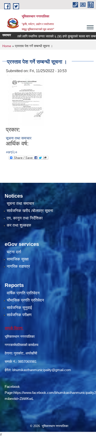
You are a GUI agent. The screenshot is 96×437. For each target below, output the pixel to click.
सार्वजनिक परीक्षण (19, 315)
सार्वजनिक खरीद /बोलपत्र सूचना (30, 211)
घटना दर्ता (14, 252)
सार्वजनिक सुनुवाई (19, 307)
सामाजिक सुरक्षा (18, 259)
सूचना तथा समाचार (18, 138)
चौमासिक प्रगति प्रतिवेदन (25, 300)
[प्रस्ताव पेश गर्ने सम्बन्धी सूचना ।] (25, 100)
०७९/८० (11, 152)
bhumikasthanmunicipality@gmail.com (41, 370)
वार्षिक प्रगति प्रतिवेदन (23, 293)
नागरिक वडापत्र (18, 266)
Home (6, 46)
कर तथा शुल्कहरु (19, 225)
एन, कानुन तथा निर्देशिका (25, 218)
